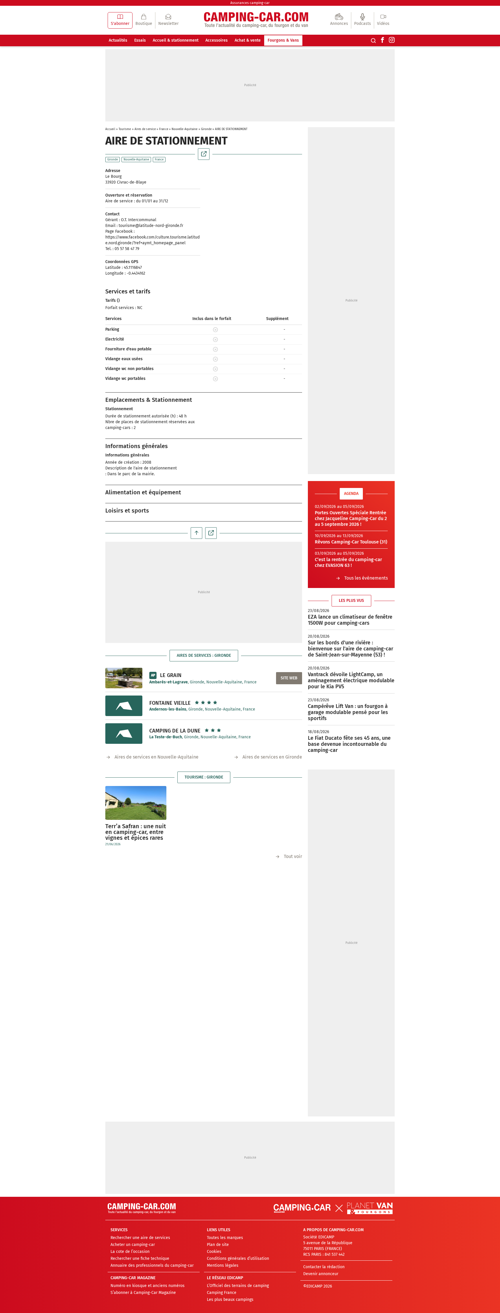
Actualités (118, 40)
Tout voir (293, 856)
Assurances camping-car (250, 3)
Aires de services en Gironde (272, 757)
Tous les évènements (366, 578)
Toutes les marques (225, 1237)
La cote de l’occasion (130, 1251)
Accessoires (216, 40)
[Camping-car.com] (256, 20)
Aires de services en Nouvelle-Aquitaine (156, 757)
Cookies (214, 1251)
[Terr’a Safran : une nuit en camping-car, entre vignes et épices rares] (135, 803)
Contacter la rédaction (324, 1266)
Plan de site (218, 1244)
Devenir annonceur (320, 1273)
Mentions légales (222, 1265)
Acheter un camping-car (133, 1244)
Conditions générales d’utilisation (238, 1258)
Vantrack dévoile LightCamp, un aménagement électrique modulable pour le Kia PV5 (351, 680)
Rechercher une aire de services (140, 1237)
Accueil (110, 129)
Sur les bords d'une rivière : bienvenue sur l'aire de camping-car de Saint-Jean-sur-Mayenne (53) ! (350, 648)
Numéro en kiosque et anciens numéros (148, 1285)
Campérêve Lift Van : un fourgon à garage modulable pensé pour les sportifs (348, 712)
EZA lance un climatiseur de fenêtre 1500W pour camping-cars (350, 620)
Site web (289, 678)
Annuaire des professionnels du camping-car (152, 1265)
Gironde (206, 129)
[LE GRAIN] (123, 678)
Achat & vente (248, 40)
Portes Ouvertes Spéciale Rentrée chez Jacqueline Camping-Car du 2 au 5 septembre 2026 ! (351, 518)
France (163, 129)
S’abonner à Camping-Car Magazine (143, 1292)
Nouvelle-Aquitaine (185, 129)
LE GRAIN (170, 675)
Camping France (221, 1292)
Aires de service (145, 129)
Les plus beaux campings (230, 1299)
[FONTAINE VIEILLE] (123, 706)
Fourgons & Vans (283, 40)
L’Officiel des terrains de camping (238, 1285)
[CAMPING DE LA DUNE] (123, 733)
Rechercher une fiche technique (140, 1258)
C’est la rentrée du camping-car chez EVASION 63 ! (348, 562)
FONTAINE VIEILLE (170, 703)
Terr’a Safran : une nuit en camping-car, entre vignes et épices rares (135, 832)
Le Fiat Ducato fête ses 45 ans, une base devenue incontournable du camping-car (349, 744)
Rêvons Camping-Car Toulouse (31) (351, 542)
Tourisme (125, 129)
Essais (140, 40)
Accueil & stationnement (175, 40)
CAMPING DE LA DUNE (175, 731)
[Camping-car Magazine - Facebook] (382, 40)
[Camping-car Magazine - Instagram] (392, 40)
